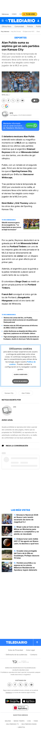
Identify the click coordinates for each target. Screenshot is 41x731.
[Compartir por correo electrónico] (22, 101)
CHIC (29, 721)
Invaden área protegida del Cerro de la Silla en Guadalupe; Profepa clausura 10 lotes (26, 554)
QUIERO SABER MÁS (20, 374)
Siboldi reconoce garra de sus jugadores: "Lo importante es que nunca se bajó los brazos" (11, 226)
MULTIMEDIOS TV (12, 724)
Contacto (33, 655)
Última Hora (6, 26)
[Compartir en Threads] (18, 101)
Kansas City (9, 393)
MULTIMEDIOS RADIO (29, 724)
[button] (5, 106)
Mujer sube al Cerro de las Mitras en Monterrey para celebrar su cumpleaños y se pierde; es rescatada (26, 530)
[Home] (21, 20)
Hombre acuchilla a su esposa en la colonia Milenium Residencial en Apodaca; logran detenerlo (25, 566)
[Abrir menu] (3, 20)
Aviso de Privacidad (15, 650)
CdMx (14, 14)
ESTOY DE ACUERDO (20, 381)
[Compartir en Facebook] (8, 101)
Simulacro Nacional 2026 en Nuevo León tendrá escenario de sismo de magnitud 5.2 (26, 518)
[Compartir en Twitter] (13, 101)
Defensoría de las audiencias (16, 655)
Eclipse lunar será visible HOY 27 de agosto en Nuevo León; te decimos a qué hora (26, 541)
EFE (11, 113)
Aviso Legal (30, 650)
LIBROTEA (21, 727)
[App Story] (29, 701)
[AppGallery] (20, 707)
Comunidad (19, 26)
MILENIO (8, 721)
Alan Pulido (26, 393)
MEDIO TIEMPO (19, 721)
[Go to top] (37, 642)
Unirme (30, 126)
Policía (30, 26)
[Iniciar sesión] (38, 21)
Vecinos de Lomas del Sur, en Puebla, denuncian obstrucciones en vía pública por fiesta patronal (21, 320)
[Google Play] (13, 701)
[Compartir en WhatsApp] (4, 101)
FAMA (36, 721)
